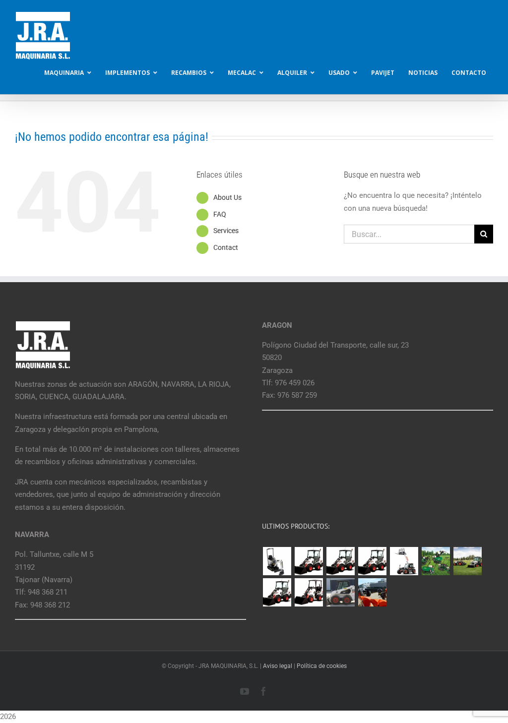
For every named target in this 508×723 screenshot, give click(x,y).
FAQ (219, 214)
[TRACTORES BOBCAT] (467, 561)
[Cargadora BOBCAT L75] (372, 561)
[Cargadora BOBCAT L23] (308, 592)
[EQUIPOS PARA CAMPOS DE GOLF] (435, 561)
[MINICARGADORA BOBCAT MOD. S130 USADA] (340, 592)
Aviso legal (277, 666)
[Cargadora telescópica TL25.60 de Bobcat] (404, 561)
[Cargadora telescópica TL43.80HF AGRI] (372, 592)
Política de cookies (322, 666)
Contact (225, 247)
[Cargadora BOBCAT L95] (308, 561)
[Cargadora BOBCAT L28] (277, 592)
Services (226, 231)
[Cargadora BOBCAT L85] (340, 561)
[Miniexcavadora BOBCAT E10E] (277, 561)
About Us (227, 197)
